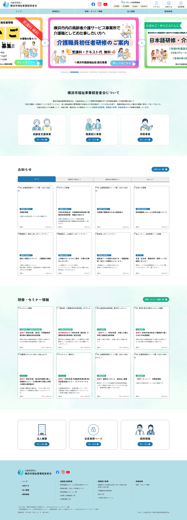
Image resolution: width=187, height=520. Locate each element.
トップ (19, 11)
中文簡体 (126, 6)
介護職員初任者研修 (105, 491)
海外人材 (101, 494)
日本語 (116, 6)
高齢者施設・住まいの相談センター (72, 488)
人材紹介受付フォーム (105, 498)
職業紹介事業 (103, 481)
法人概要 (131, 11)
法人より (150, 179)
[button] (142, 43)
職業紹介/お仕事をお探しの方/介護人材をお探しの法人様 (112, 486)
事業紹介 (56, 11)
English (135, 6)
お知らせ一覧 (159, 169)
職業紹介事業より (74, 179)
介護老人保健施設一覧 (67, 495)
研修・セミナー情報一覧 (154, 299)
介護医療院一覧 (65, 499)
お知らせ (25, 485)
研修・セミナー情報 (93, 11)
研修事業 (139, 481)
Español (144, 6)
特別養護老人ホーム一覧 (68, 492)
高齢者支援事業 (66, 481)
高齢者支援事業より (112, 179)
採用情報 (25, 494)
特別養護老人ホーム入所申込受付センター (74, 485)
